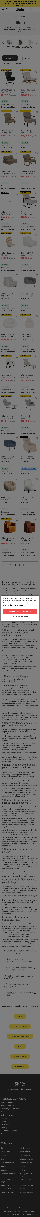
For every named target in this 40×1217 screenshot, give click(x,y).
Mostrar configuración (20, 617)
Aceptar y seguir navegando (20, 611)
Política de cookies (16, 606)
